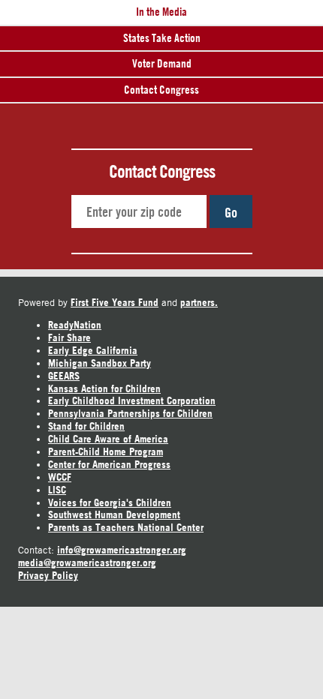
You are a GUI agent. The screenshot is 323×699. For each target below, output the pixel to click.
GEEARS (64, 375)
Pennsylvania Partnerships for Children (130, 413)
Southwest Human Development (114, 514)
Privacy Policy (48, 575)
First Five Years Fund (114, 302)
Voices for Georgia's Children (109, 502)
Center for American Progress (109, 464)
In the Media (161, 11)
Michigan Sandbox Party (99, 363)
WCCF (59, 477)
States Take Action (162, 38)
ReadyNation (74, 325)
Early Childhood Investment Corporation (132, 400)
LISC (57, 489)
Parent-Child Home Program (105, 451)
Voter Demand (162, 63)
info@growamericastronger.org (121, 549)
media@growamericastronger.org (87, 562)
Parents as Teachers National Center (126, 527)
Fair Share (69, 337)
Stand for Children (86, 426)
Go (231, 212)
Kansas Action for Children (104, 388)
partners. (199, 302)
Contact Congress (161, 89)
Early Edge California (92, 350)
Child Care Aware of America (108, 439)
